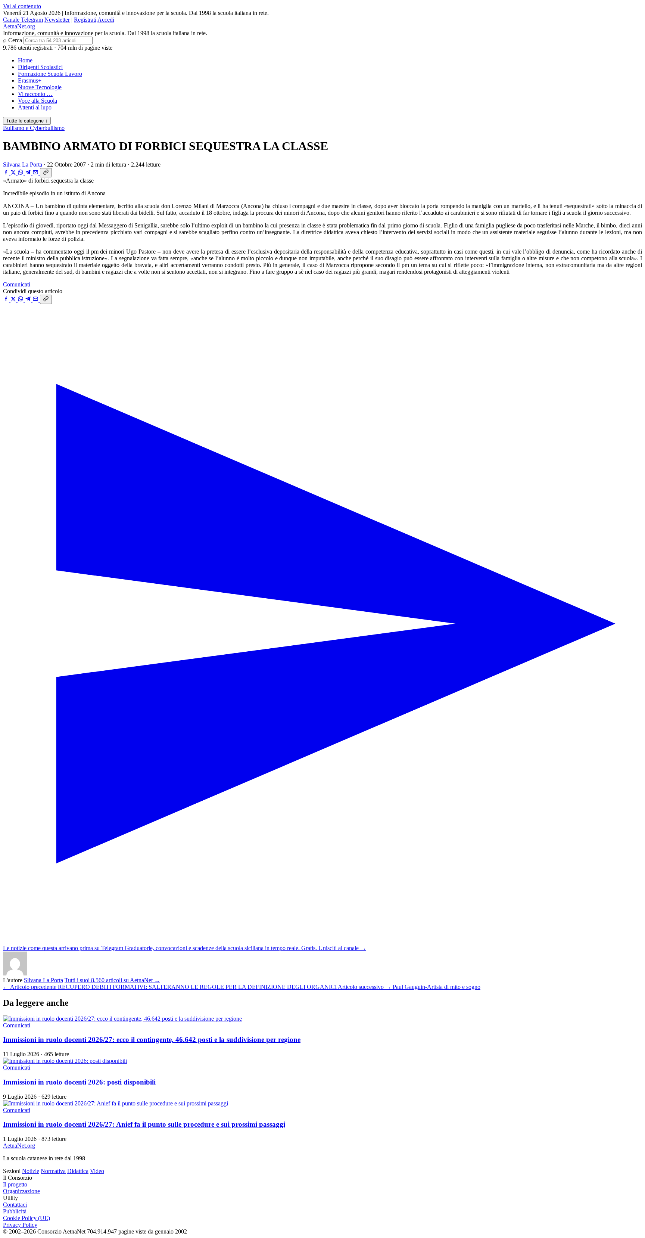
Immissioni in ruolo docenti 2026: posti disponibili (79, 1082)
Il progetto (15, 1184)
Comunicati (16, 284)
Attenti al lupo (35, 107)
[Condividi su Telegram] (28, 173)
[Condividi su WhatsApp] (21, 173)
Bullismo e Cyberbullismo (34, 128)
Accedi (105, 19)
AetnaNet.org (19, 26)
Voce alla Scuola (37, 100)
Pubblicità (15, 1211)
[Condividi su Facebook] (6, 173)
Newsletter (57, 19)
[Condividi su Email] (36, 173)
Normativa (53, 1171)
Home (25, 60)
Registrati (85, 19)
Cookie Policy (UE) (26, 1218)
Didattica (77, 1171)
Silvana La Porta (22, 164)
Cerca (15, 40)
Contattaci (15, 1204)
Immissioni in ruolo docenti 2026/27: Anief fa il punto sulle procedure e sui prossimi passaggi (144, 1124)
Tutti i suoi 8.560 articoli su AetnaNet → (112, 980)
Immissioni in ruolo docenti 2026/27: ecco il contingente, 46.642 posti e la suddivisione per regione (151, 1039)
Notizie (30, 1171)
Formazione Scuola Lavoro (50, 74)
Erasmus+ (29, 80)
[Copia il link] (46, 172)
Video (97, 1171)
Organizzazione (21, 1191)
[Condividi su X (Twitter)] (14, 173)
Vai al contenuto (22, 6)
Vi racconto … (35, 94)
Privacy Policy (20, 1225)
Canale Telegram (23, 19)
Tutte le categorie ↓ (27, 121)
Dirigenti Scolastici (40, 67)
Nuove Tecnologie (40, 87)
